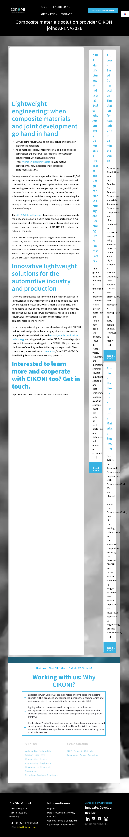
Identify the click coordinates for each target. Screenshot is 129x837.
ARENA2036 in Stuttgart (30, 214)
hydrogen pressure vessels (36, 161)
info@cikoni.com (26, 827)
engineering (31, 763)
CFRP (69, 751)
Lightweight (43, 767)
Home (43, 7)
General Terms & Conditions (62, 820)
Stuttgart (52, 774)
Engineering (61, 7)
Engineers (45, 763)
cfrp (43, 754)
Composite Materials (83, 751)
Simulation (31, 771)
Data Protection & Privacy (61, 812)
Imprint (51, 808)
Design (43, 759)
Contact (66, 14)
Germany (30, 767)
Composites (31, 759)
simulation (49, 351)
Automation (48, 14)
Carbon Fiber (32, 754)
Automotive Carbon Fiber (39, 751)
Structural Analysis (35, 774)
